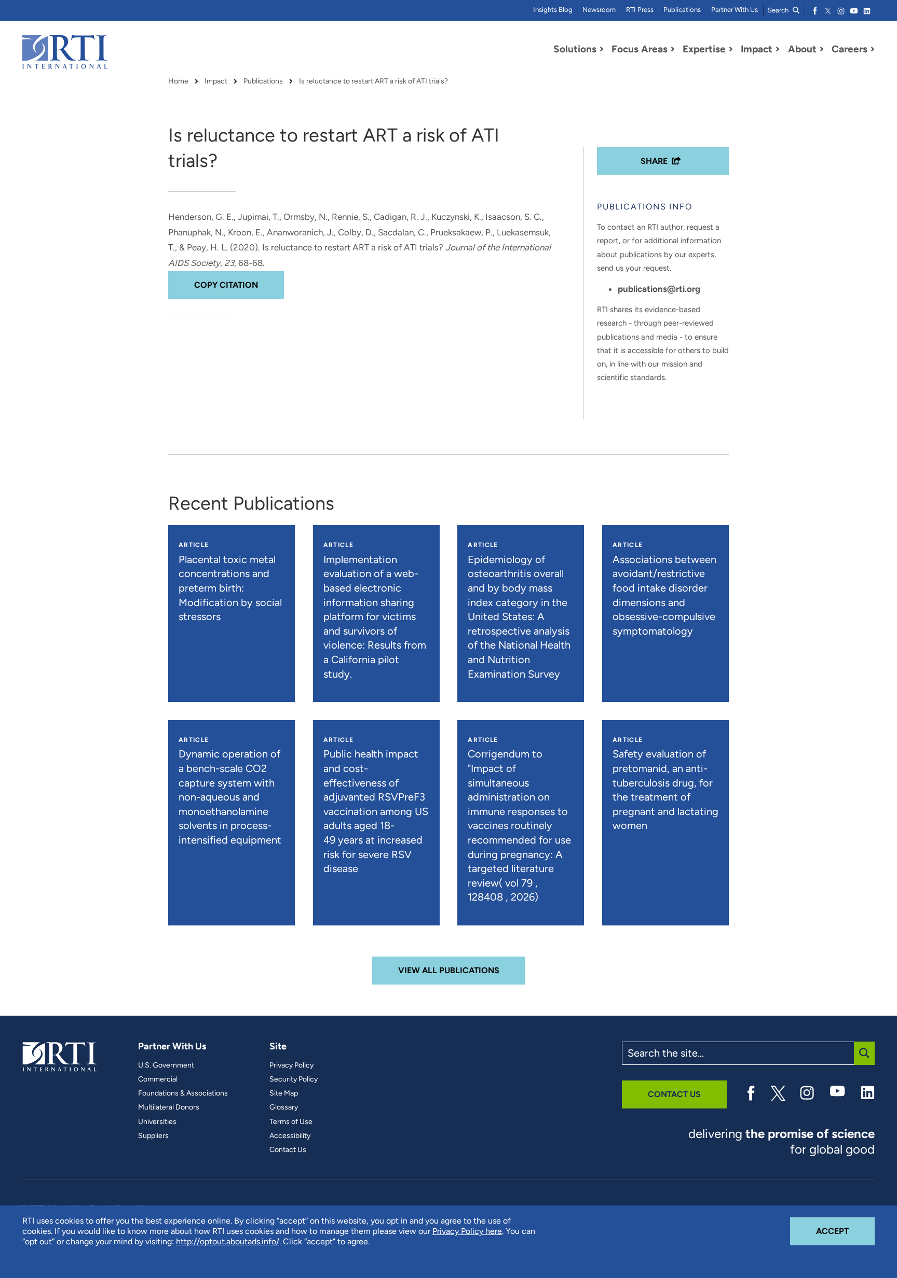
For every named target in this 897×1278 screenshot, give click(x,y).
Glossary (283, 1107)
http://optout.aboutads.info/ (227, 1241)
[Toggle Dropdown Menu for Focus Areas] (673, 49)
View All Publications (448, 970)
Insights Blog (553, 9)
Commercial (158, 1079)
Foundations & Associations (183, 1093)
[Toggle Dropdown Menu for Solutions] (602, 49)
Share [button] (654, 161)
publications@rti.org (659, 289)
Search (779, 10)
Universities (157, 1122)
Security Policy (293, 1079)
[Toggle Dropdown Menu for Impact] (778, 49)
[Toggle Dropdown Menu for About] (822, 49)
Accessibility (289, 1136)
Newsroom (599, 9)
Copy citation (226, 285)
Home (178, 81)
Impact (216, 81)
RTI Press (640, 9)
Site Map (283, 1093)
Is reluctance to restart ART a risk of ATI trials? (373, 81)
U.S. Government (166, 1065)
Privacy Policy (291, 1065)
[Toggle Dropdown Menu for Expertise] (731, 49)
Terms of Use (290, 1122)
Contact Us (287, 1150)
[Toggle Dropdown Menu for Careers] (873, 49)
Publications (682, 9)
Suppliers (153, 1136)
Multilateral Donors (168, 1107)
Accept (845, 1231)
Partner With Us (734, 9)
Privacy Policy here (467, 1231)
